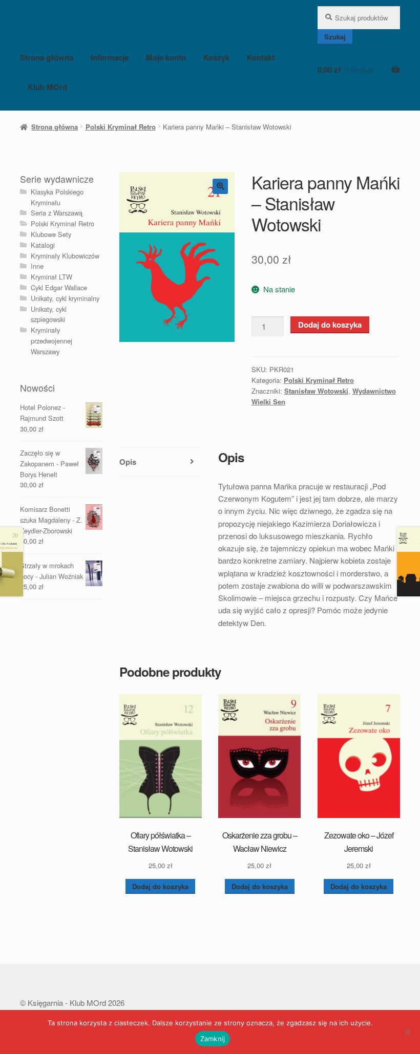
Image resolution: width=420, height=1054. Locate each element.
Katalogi (43, 245)
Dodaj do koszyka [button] (160, 886)
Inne (37, 266)
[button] (220, 186)
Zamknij (212, 1039)
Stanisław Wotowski (316, 391)
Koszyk (216, 57)
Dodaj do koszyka (330, 324)
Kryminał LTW (51, 277)
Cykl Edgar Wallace (59, 287)
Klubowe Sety (51, 234)
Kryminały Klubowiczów (65, 256)
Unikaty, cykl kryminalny (65, 298)
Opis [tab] (127, 461)
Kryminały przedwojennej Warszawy (51, 340)
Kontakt (261, 57)
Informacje (110, 57)
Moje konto (166, 57)
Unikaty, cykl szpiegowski (49, 314)
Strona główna (46, 57)
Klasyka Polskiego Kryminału (57, 197)
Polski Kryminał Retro (121, 127)
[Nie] (407, 1032)
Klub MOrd (47, 87)
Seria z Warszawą (56, 213)
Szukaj (335, 36)
